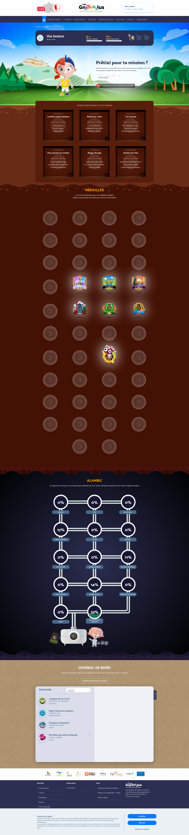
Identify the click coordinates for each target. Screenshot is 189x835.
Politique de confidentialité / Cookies (109, 792)
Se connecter (128, 9)
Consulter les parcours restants (94, 680)
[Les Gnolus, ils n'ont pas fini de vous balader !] (91, 7)
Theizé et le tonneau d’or (58, 167)
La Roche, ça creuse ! (131, 128)
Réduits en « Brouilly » (94, 131)
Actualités (120, 19)
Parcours (92, 19)
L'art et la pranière (94, 167)
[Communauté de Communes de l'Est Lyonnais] (59, 774)
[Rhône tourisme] (103, 774)
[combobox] (78, 690)
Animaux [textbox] (71, 690)
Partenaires (142, 19)
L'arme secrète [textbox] (103, 77)
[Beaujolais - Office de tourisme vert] (48, 774)
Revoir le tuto (51, 39)
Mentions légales (103, 797)
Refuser (142, 822)
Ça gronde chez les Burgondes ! (58, 164)
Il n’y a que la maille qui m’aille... (94, 164)
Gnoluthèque (79, 19)
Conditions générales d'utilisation (108, 788)
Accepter (142, 816)
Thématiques (72, 689)
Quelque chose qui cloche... (94, 128)
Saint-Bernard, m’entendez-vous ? (130, 161)
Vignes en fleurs (58, 131)
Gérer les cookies (142, 829)
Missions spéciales (105, 19)
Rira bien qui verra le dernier (131, 131)
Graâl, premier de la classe (94, 161)
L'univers (67, 19)
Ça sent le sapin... (58, 128)
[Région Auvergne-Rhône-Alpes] (130, 774)
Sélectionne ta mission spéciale (106, 76)
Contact (130, 19)
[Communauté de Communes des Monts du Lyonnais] (69, 774)
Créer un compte (138, 9)
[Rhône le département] (141, 774)
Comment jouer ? (54, 19)
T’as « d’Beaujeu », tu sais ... (130, 125)
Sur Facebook (70, 787)
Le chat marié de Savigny (58, 161)
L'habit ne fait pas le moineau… (131, 167)
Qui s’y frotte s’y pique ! (130, 164)
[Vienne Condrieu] (116, 774)
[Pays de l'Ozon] (90, 774)
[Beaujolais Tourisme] (78, 774)
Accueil (44, 19)
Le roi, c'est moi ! (94, 125)
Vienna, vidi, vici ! (58, 125)
